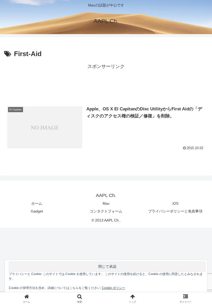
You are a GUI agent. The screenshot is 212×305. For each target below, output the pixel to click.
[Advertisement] (106, 82)
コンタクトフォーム (106, 211)
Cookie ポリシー (113, 288)
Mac (106, 203)
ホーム (36, 203)
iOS (175, 203)
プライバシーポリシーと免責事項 (175, 211)
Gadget (37, 211)
